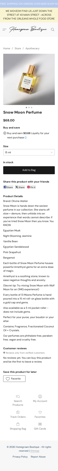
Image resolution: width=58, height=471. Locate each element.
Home (6, 48)
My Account (40, 401)
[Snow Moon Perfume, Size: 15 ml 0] (29, 79)
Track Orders (18, 417)
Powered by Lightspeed (29, 462)
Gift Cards (40, 428)
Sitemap (34, 451)
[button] (29, 29)
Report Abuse (38, 456)
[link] (29, 4)
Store (18, 48)
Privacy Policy (20, 456)
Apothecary (32, 48)
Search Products (18, 403)
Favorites (40, 417)
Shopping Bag (18, 428)
